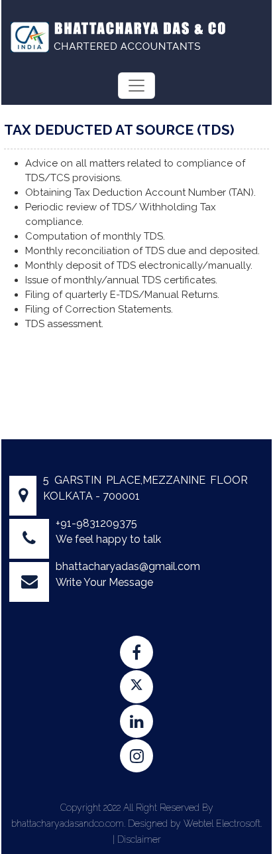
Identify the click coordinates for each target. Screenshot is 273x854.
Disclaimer (139, 839)
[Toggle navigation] (136, 85)
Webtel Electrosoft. (223, 823)
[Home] (117, 35)
